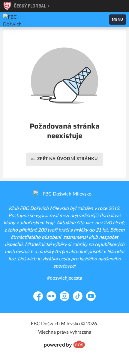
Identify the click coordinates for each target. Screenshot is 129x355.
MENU (117, 19)
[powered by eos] (64, 344)
